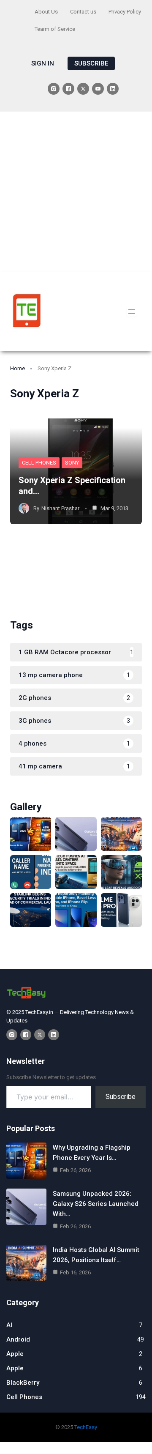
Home (17, 368)
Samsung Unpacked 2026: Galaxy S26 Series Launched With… (95, 1204)
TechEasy (85, 1427)
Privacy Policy (125, 11)
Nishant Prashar (60, 508)
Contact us (83, 11)
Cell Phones (39, 462)
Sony (72, 462)
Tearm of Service (55, 29)
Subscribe (121, 1097)
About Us (46, 11)
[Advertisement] (76, 192)
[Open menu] (132, 311)
